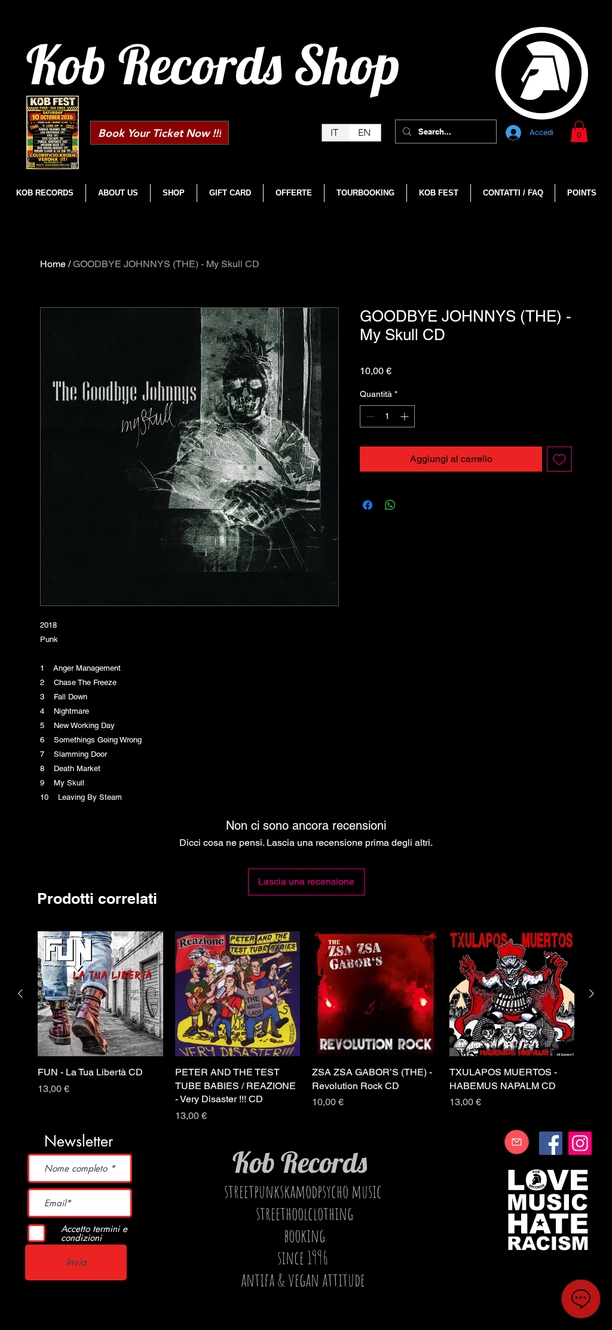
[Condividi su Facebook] (367, 505)
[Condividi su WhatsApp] (390, 505)
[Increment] (405, 416)
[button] (579, 131)
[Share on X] (413, 505)
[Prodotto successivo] (592, 993)
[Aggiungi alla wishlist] (559, 459)
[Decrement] (369, 416)
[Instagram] (580, 1143)
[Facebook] (550, 1143)
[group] (306, 1027)
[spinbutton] (387, 416)
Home (53, 264)
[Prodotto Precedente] (20, 993)
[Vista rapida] (100, 994)
